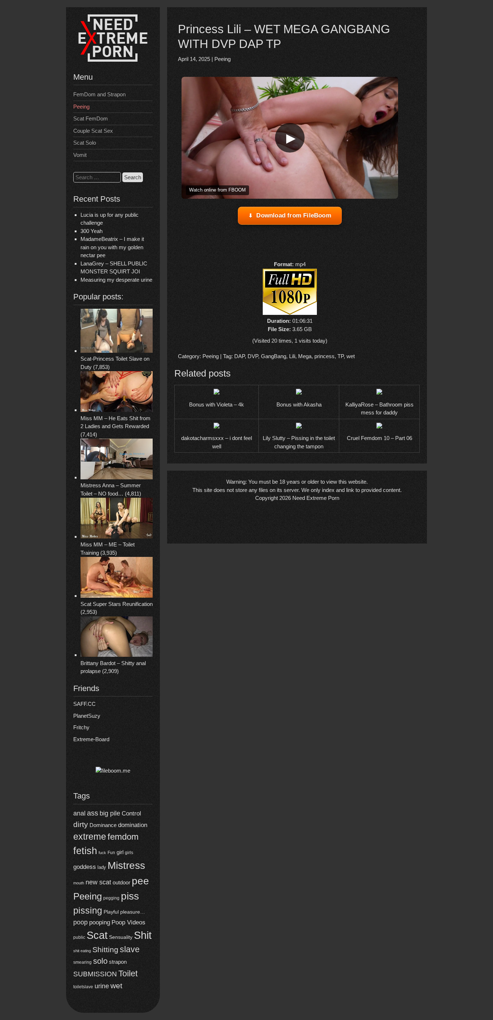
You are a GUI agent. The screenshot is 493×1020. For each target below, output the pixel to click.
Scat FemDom (90, 118)
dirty (80, 824)
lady (101, 867)
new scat (98, 882)
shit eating (82, 951)
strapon (118, 962)
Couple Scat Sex (93, 131)
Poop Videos (128, 922)
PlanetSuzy (86, 716)
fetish (85, 850)
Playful (111, 912)
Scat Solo (84, 143)
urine (102, 986)
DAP (239, 356)
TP (340, 356)
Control (131, 813)
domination (132, 825)
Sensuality (120, 937)
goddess (84, 866)
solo (100, 961)
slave (130, 949)
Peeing (81, 107)
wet (116, 985)
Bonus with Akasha (299, 404)
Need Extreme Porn (315, 498)
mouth (78, 883)
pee (140, 881)
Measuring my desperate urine (116, 280)
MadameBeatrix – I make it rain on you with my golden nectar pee (112, 247)
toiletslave (83, 986)
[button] (290, 138)
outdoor (121, 882)
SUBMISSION (95, 974)
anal (79, 813)
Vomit (80, 155)
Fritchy (81, 727)
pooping (99, 922)
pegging (111, 898)
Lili (292, 356)
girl (120, 852)
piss (130, 896)
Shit (143, 935)
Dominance (103, 825)
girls (129, 852)
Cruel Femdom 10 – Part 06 (379, 438)
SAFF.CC (84, 704)
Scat (97, 935)
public (79, 937)
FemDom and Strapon (99, 94)
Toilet (128, 973)
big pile (110, 813)
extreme (89, 836)
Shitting (105, 949)
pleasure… (132, 912)
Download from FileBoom (293, 215)
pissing (87, 910)
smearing (82, 962)
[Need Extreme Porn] (113, 60)
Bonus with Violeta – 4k (216, 404)
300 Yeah (91, 231)
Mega (304, 356)
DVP (253, 356)
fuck (102, 852)
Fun (111, 852)
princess (324, 356)
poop (80, 922)
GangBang (273, 356)
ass (92, 813)
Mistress (126, 865)
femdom (123, 836)
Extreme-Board (91, 739)
